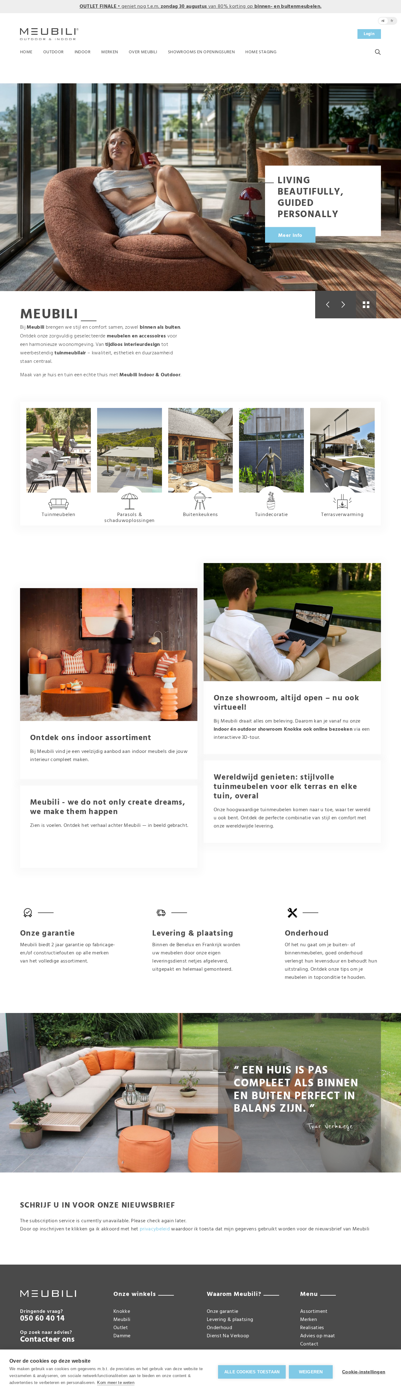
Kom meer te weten (115, 1382)
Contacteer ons (47, 1340)
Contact (309, 1344)
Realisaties (312, 1328)
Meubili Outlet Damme (122, 1328)
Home (26, 52)
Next (346, 304)
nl (383, 21)
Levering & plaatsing (230, 1320)
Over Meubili (143, 52)
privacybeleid (155, 1229)
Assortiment (314, 1312)
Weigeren (311, 1372)
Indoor (83, 52)
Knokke (121, 1312)
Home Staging (260, 52)
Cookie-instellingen (363, 1372)
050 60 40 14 (42, 1319)
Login (369, 34)
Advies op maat (317, 1336)
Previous (325, 304)
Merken (109, 52)
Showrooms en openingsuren (201, 52)
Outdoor (53, 52)
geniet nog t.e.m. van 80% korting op (200, 7)
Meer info (290, 236)
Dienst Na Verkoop (228, 1336)
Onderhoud (219, 1328)
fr (392, 21)
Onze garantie (222, 1312)
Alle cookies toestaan (251, 1372)
